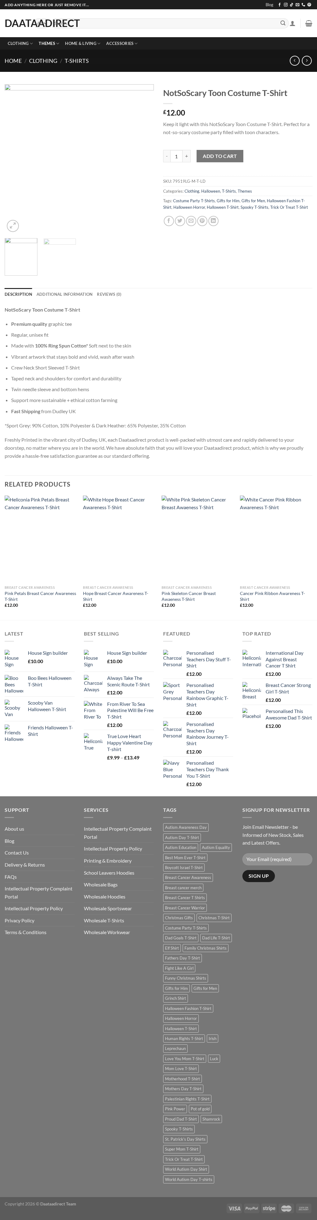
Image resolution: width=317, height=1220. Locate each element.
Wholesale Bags (101, 884)
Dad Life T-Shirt (216, 937)
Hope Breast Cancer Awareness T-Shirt (115, 596)
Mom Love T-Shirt (181, 1068)
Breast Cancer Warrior (185, 907)
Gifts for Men (253, 200)
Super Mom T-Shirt (181, 1149)
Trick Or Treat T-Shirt (289, 207)
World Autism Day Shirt (186, 1169)
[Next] (143, 158)
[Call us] (303, 5)
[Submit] (283, 23)
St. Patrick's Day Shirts (185, 1139)
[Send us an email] (297, 5)
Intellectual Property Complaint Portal (38, 892)
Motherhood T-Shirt (182, 1078)
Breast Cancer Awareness (188, 877)
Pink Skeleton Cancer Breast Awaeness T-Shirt (189, 596)
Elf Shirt (172, 948)
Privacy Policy (19, 920)
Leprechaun (175, 1048)
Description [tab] (18, 294)
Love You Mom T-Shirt (184, 1058)
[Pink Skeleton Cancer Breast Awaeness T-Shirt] (198, 539)
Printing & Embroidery (108, 861)
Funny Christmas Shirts (185, 978)
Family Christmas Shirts (206, 948)
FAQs (11, 877)
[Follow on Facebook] (279, 5)
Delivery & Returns (25, 865)
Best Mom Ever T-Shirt (185, 857)
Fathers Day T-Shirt (182, 957)
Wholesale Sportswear (108, 908)
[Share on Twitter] (180, 221)
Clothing (18, 43)
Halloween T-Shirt (223, 207)
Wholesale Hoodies (104, 896)
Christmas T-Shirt (214, 917)
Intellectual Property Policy (34, 908)
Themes (47, 43)
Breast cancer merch (183, 887)
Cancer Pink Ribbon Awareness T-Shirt (272, 596)
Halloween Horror (189, 207)
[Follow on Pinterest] (309, 5)
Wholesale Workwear (107, 932)
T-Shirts (77, 60)
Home (13, 60)
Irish (212, 1038)
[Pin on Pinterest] (202, 221)
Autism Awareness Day (186, 827)
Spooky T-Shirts (254, 207)
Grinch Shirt (175, 998)
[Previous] (15, 158)
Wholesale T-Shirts (104, 920)
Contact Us (17, 852)
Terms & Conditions (25, 932)
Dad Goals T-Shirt (181, 937)
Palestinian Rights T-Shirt (187, 1098)
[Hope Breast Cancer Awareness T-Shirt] (119, 539)
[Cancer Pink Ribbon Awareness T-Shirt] (276, 539)
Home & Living (80, 43)
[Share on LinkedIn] (213, 221)
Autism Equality (216, 847)
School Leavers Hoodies (109, 873)
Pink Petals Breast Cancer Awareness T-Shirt (40, 596)
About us (14, 829)
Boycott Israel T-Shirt (184, 867)
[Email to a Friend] (191, 221)
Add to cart (220, 156)
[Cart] (308, 23)
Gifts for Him (228, 200)
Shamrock (211, 1119)
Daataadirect (14, 23)
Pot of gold (200, 1108)
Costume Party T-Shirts (194, 200)
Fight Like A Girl (179, 968)
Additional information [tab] (65, 294)
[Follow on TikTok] (291, 5)
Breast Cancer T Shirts (185, 897)
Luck (214, 1058)
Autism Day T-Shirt (182, 837)
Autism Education (180, 847)
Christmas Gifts (179, 917)
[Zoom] (13, 226)
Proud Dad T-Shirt (181, 1119)
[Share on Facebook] (169, 221)
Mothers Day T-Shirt (183, 1088)
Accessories (119, 43)
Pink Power (175, 1108)
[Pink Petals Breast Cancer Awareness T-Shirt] (41, 539)
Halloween (210, 191)
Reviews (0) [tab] (109, 294)
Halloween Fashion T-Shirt (188, 1008)
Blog (269, 4)
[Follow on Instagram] (286, 5)
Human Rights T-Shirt (184, 1038)
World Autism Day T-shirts (188, 1179)
